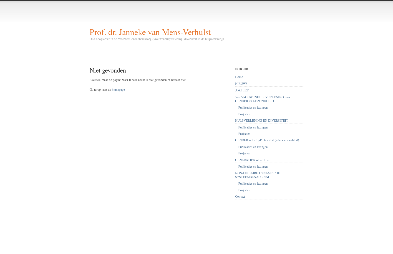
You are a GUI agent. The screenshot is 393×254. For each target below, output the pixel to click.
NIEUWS (241, 83)
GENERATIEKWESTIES (252, 160)
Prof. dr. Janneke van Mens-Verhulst (150, 31)
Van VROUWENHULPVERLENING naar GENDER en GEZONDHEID (262, 99)
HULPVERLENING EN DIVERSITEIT (261, 120)
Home (239, 77)
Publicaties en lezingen (253, 107)
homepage (118, 89)
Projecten (244, 114)
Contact (240, 196)
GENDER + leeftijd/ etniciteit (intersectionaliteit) (267, 140)
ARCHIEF (242, 90)
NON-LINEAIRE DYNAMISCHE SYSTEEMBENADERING (257, 175)
